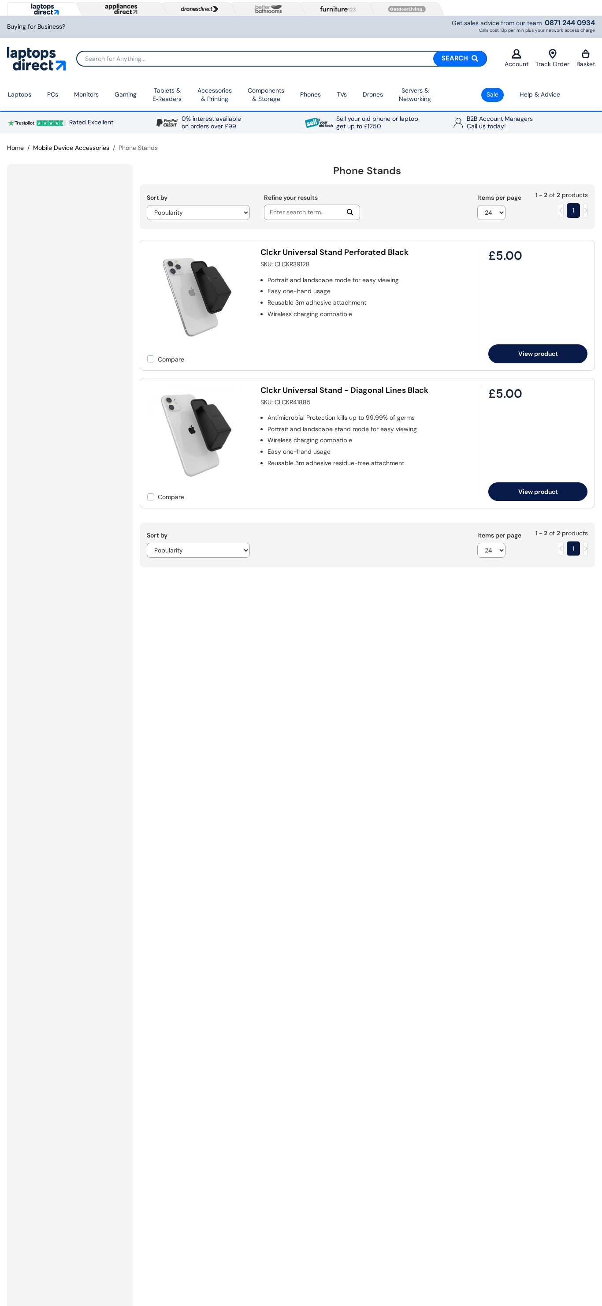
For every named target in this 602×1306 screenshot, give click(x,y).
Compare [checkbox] (171, 359)
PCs (52, 94)
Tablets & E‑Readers (167, 94)
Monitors (86, 94)
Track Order (552, 64)
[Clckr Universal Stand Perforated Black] (197, 345)
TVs (342, 94)
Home (15, 148)
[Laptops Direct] (43, 9)
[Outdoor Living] (405, 9)
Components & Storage (266, 94)
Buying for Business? (36, 26)
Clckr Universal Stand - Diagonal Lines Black (344, 390)
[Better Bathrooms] (266, 9)
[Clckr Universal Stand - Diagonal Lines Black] (197, 482)
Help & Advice (540, 94)
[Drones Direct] (197, 9)
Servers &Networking (415, 94)
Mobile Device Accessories (71, 148)
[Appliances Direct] (120, 9)
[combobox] (281, 59)
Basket (585, 64)
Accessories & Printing (214, 94)
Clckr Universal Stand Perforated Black (334, 252)
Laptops (19, 94)
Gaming (126, 94)
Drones (373, 94)
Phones (310, 94)
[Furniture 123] (335, 9)
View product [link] (538, 354)
